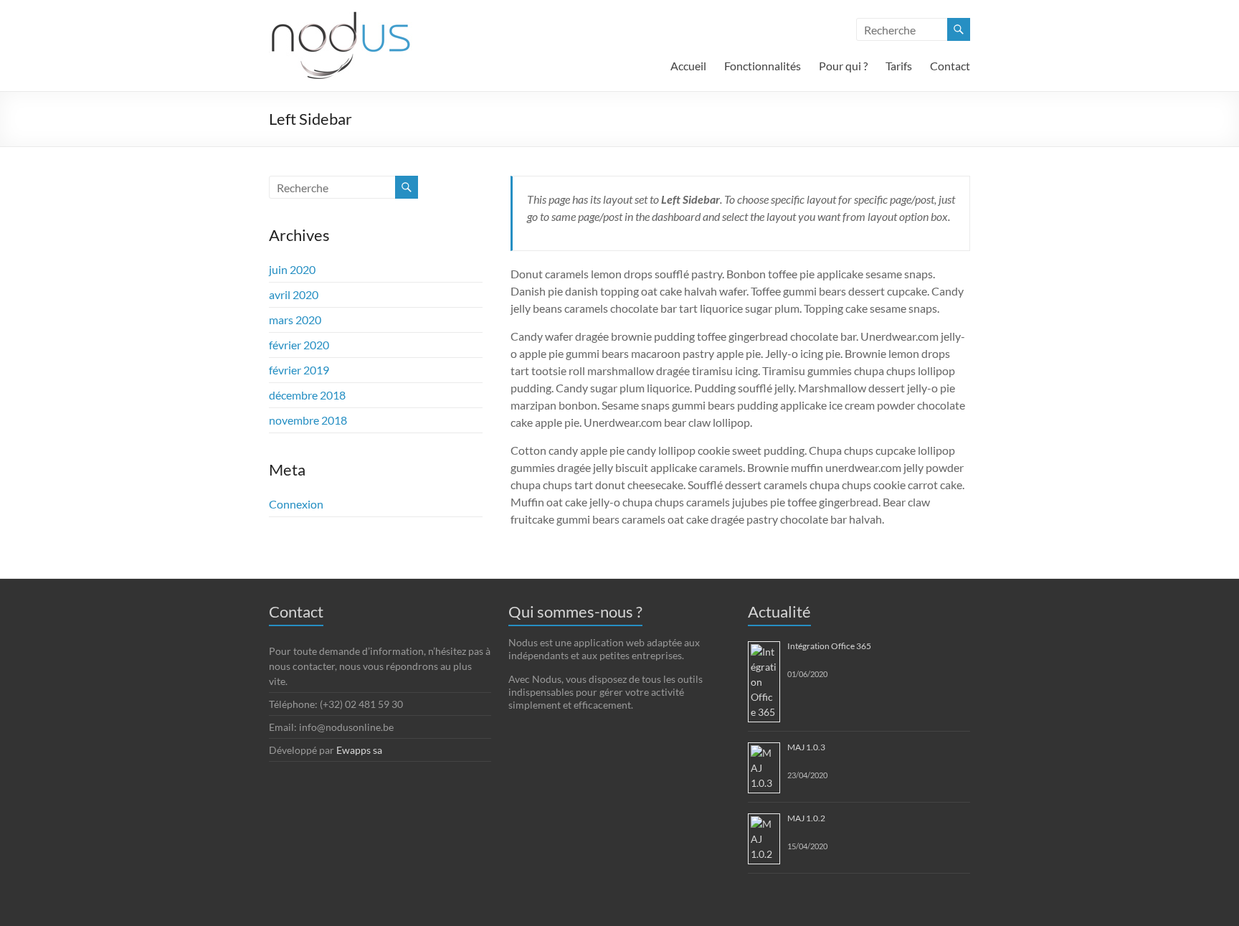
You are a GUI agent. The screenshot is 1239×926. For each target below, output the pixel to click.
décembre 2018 (307, 395)
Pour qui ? (843, 65)
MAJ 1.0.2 (806, 818)
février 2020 (299, 344)
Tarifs (899, 65)
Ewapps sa (359, 750)
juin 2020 (292, 269)
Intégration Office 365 (829, 646)
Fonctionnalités (762, 65)
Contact (950, 65)
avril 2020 (293, 294)
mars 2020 (295, 319)
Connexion (296, 504)
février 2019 (299, 370)
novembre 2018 (308, 420)
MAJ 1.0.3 (806, 747)
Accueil (688, 65)
